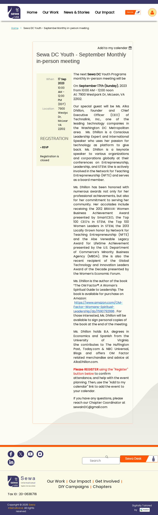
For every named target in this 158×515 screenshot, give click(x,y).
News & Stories (77, 12)
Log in (152, 12)
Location (48, 109)
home (32, 12)
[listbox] (115, 48)
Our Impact (104, 12)
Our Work (51, 12)
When (50, 79)
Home (14, 28)
